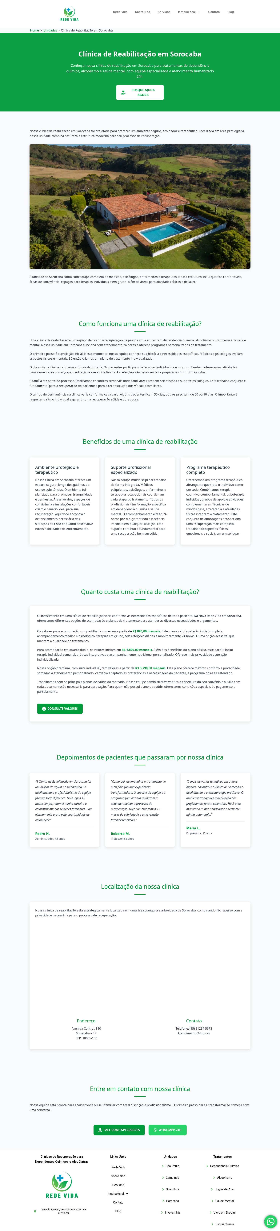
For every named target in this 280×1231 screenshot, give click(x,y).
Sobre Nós (142, 12)
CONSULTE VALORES (62, 708)
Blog (230, 12)
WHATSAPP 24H (170, 1130)
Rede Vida (120, 12)
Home (34, 30)
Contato (214, 12)
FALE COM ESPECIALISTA (121, 1130)
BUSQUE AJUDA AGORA (143, 92)
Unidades (50, 30)
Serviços (164, 12)
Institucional (187, 12)
